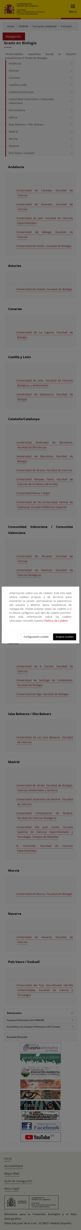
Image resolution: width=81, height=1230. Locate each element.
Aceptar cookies (64, 636)
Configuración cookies (36, 636)
